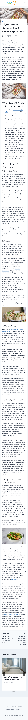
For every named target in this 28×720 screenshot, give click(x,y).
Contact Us (19, 709)
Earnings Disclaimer (16, 707)
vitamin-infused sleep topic (12, 614)
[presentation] (14, 666)
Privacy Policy (10, 709)
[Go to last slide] (4, 674)
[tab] (12, 691)
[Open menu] (24, 3)
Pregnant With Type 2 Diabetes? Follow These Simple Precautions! (21, 639)
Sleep (3, 21)
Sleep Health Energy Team (10, 35)
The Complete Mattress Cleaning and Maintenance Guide (7, 638)
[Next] (24, 674)
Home (7, 707)
